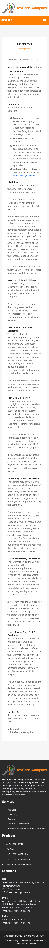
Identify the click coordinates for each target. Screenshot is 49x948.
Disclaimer (26, 940)
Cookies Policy (11, 940)
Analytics (12, 810)
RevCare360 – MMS (14, 844)
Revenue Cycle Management (18, 864)
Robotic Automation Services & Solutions (26, 828)
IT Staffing (12, 814)
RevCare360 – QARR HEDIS (17, 854)
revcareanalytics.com (24, 175)
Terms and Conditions (26, 943)
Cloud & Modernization (18, 823)
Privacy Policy (40, 940)
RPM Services (11, 849)
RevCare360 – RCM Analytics (18, 859)
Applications (13, 819)
